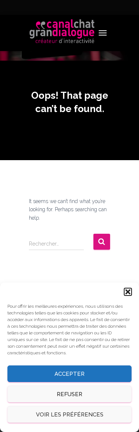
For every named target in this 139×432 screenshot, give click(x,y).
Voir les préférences (69, 414)
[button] (128, 292)
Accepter (69, 374)
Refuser (69, 394)
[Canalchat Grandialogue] (65, 32)
